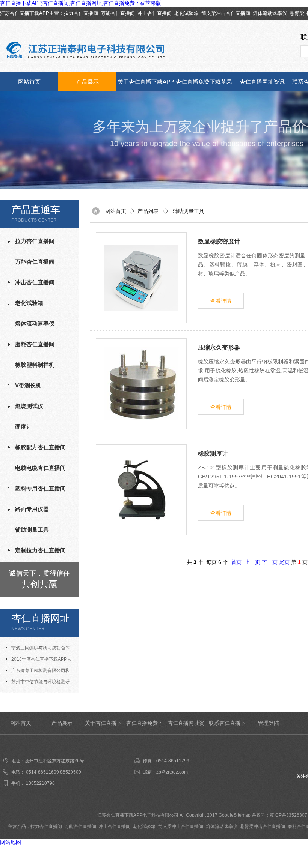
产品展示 (87, 81)
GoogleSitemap (235, 815)
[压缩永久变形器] (141, 384)
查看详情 (220, 301)
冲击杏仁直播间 (154, 13)
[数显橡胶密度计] (141, 277)
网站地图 (10, 842)
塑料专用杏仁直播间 (40, 488)
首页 (236, 562)
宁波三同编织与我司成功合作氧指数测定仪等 (38, 649)
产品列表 (148, 211)
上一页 (252, 562)
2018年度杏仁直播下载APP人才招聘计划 (38, 661)
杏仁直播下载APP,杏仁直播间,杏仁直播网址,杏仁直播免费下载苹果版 (80, 3)
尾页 (284, 562)
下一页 (270, 562)
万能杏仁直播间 (118, 13)
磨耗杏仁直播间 (34, 344)
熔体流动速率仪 (270, 13)
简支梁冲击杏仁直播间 (225, 13)
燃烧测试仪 (29, 406)
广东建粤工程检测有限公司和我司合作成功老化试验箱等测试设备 (39, 672)
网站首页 (29, 81)
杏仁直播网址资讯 (262, 81)
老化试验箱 (186, 13)
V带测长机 (28, 385)
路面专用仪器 (32, 509)
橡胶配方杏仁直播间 (40, 447)
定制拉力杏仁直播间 (40, 550)
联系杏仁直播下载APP (227, 727)
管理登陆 (268, 723)
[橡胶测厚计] (141, 490)
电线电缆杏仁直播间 (40, 468)
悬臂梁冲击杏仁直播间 (262, 826)
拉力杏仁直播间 (81, 13)
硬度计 (23, 426)
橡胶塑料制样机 (34, 365)
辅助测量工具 (32, 529)
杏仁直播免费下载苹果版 (204, 84)
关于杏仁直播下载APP (146, 81)
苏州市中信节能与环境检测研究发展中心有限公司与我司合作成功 (39, 683)
